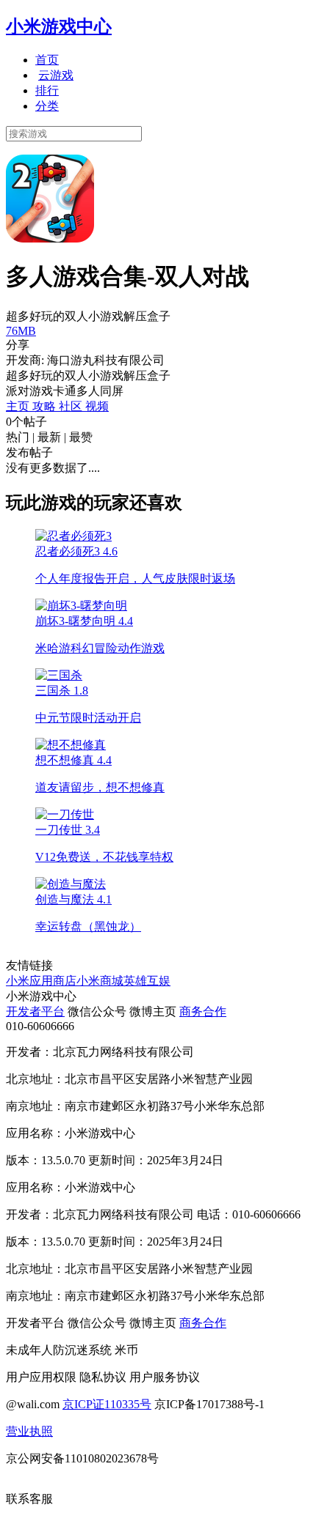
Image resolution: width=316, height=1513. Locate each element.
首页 (47, 59)
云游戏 (55, 75)
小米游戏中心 (59, 26)
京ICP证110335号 (106, 1404)
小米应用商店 (41, 980)
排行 (47, 90)
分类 (47, 106)
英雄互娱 (146, 980)
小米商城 (99, 980)
